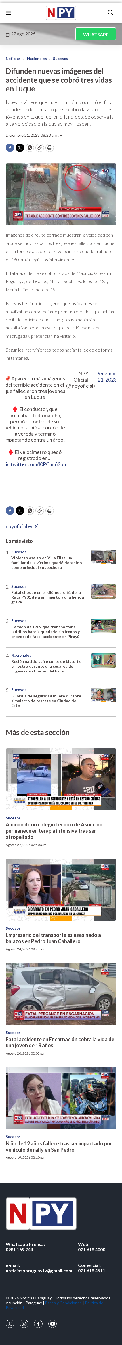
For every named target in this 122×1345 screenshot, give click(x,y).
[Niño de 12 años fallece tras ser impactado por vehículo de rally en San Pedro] (61, 1098)
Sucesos (60, 58)
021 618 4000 (91, 1246)
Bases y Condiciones (63, 1302)
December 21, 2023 (107, 376)
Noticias (13, 58)
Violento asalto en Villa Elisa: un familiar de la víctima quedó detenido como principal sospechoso (46, 562)
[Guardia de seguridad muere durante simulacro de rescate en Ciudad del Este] (103, 695)
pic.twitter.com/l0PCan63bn (34, 464)
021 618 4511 (91, 1267)
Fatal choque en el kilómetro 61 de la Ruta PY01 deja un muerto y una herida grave (47, 597)
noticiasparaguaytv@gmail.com (39, 1267)
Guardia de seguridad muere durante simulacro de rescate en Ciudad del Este (46, 700)
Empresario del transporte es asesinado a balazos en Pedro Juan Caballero (53, 938)
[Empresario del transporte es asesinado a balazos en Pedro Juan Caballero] (61, 890)
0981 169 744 (25, 1246)
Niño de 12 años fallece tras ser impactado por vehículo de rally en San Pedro (59, 1146)
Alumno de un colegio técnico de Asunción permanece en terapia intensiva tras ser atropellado (54, 830)
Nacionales (37, 58)
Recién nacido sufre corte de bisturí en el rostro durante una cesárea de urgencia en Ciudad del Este (47, 666)
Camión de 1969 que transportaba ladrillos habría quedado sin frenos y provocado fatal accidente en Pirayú (45, 631)
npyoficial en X (22, 526)
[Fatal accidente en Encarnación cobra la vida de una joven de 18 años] (61, 994)
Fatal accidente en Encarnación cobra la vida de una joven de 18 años (60, 1042)
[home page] (61, 13)
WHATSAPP (96, 34)
